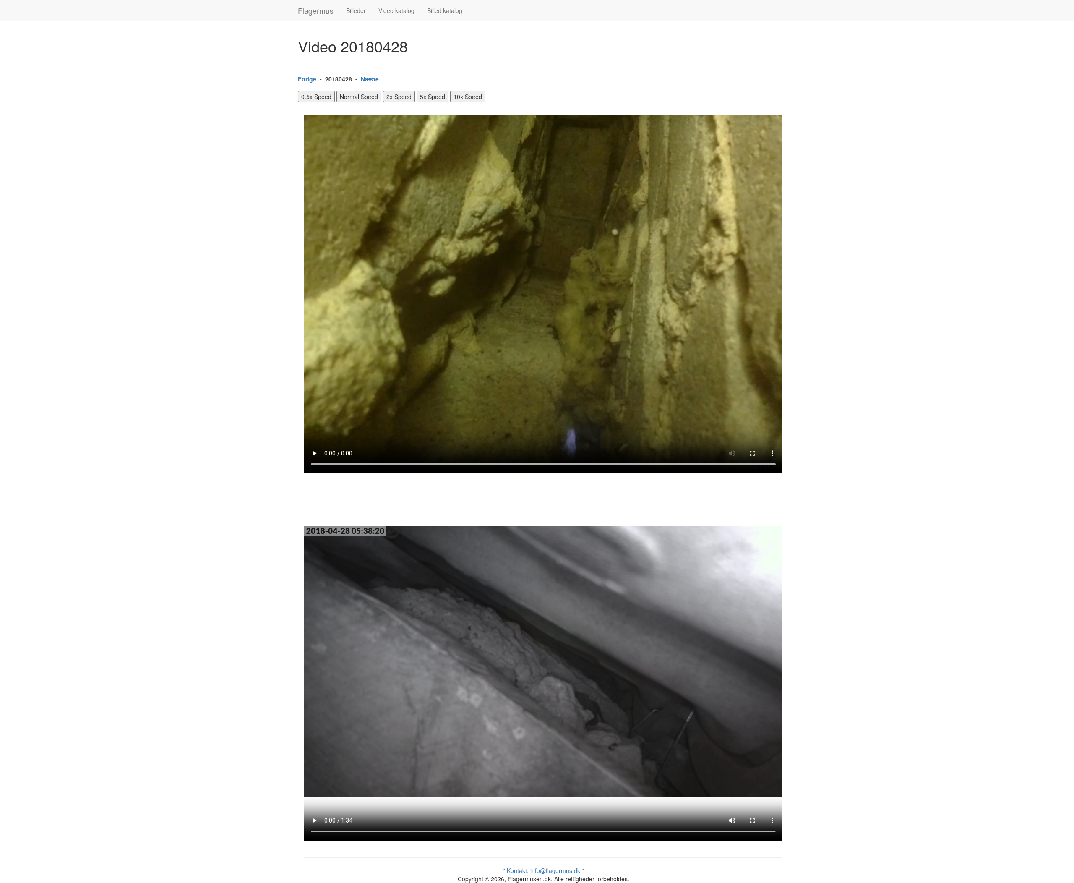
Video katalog (396, 10)
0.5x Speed (316, 96)
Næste (370, 79)
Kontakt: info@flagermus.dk (543, 870)
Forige (307, 79)
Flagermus (316, 10)
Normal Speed (359, 96)
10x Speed (468, 96)
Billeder (356, 10)
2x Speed (399, 96)
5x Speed (432, 96)
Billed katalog (444, 10)
